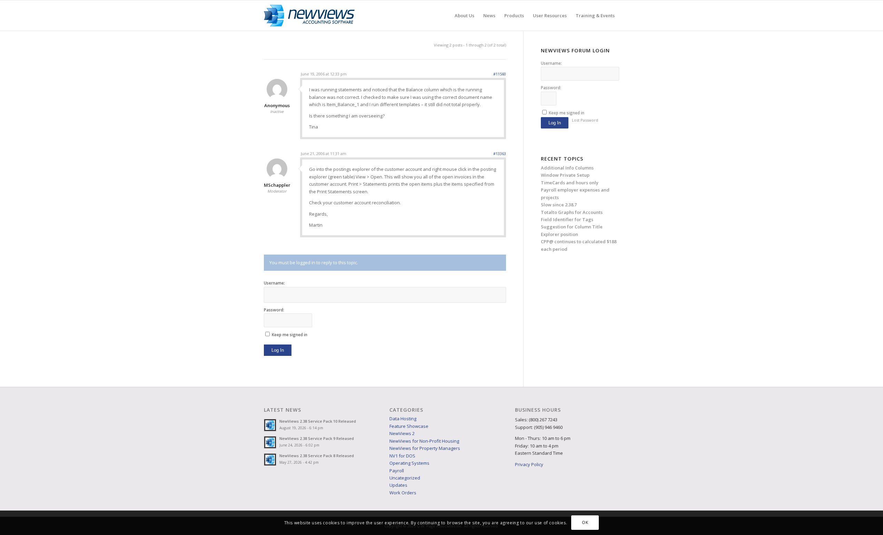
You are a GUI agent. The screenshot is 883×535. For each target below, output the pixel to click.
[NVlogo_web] (309, 15)
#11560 (499, 73)
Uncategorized (404, 478)
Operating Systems (409, 463)
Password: (274, 310)
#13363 (499, 153)
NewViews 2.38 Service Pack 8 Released (316, 455)
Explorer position (559, 234)
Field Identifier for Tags (567, 219)
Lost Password (585, 120)
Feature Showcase (408, 426)
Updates (398, 485)
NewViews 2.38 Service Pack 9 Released (316, 438)
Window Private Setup (565, 175)
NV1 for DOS (402, 456)
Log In (277, 350)
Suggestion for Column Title (572, 227)
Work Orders (402, 493)
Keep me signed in (289, 335)
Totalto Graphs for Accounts (572, 212)
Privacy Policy (529, 464)
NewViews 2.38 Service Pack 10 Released (317, 421)
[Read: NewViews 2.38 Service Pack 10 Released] (270, 425)
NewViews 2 (402, 433)
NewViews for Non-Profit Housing (424, 441)
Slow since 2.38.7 (559, 205)
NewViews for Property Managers (424, 448)
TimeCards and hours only (569, 182)
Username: (274, 283)
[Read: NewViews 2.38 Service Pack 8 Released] (270, 459)
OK (585, 523)
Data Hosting (402, 418)
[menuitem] (464, 15)
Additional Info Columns (567, 168)
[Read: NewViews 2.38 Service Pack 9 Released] (270, 442)
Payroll (396, 470)
